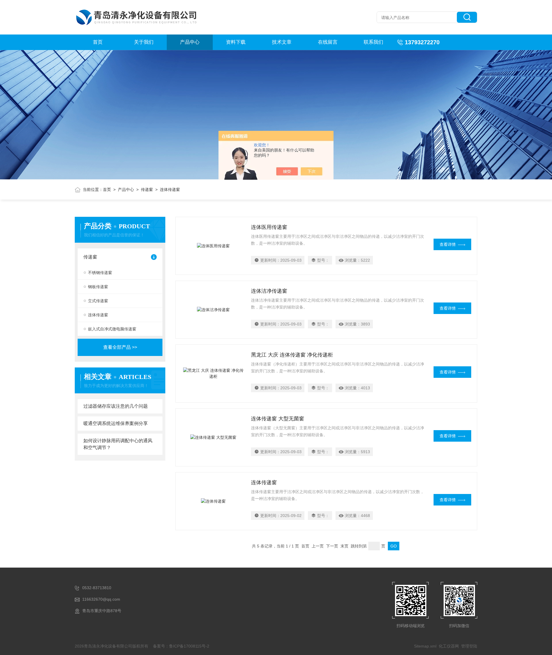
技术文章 (282, 42)
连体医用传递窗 (269, 227)
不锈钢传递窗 (100, 272)
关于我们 (144, 42)
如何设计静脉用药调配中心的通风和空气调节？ (117, 444)
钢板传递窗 (98, 286)
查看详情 (448, 244)
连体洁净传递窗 (269, 291)
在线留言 (328, 42)
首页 (98, 42)
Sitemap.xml (425, 646)
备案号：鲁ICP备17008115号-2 (181, 646)
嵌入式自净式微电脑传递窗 (112, 329)
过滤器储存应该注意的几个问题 (115, 406)
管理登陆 (469, 646)
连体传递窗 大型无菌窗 (277, 419)
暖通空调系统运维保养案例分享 (115, 423)
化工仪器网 (449, 646)
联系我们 (373, 42)
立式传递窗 (98, 300)
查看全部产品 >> (120, 347)
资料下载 (236, 42)
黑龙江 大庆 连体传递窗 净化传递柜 (292, 355)
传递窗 (147, 189)
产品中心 (190, 42)
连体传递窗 (98, 315)
